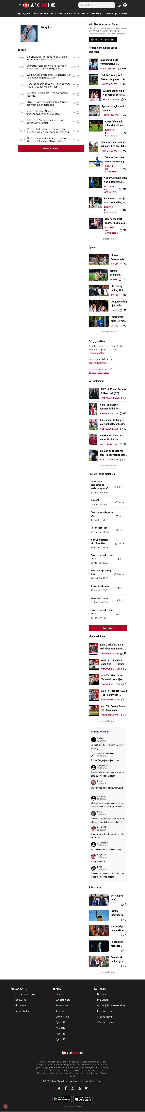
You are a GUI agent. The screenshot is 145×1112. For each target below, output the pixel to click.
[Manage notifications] (5, 1106)
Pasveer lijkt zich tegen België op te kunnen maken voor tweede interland (48, 130)
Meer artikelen (51, 148)
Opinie (114, 264)
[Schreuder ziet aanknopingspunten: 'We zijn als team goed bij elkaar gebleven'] (81, 67)
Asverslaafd (102, 842)
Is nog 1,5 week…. (99, 861)
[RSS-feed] (79, 1088)
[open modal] (125, 5)
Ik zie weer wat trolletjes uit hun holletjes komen (107, 836)
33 (74, 130)
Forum (85, 13)
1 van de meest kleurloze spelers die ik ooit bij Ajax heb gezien (107, 875)
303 (73, 67)
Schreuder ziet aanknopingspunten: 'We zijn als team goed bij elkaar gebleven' (46, 67)
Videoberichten (109, 653)
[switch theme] (119, 5)
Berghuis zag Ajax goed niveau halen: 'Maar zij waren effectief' (47, 58)
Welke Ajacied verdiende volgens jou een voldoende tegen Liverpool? (49, 76)
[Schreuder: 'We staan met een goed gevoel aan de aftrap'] (81, 121)
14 (74, 139)
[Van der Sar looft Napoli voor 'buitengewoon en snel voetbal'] (81, 112)
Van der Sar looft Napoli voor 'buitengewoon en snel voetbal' (43, 112)
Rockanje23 (102, 765)
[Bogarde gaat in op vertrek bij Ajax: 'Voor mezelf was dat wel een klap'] (81, 85)
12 (74, 58)
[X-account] (59, 1088)
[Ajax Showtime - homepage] (39, 5)
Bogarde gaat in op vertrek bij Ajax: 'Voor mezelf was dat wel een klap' (48, 85)
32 (74, 121)
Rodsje (100, 738)
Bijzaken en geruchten (111, 133)
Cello (99, 781)
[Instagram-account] (72, 1088)
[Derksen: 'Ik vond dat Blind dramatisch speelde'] (81, 94)
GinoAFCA (101, 827)
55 (74, 85)
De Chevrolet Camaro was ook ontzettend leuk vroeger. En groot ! (107, 774)
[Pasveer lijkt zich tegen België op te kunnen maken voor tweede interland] (81, 130)
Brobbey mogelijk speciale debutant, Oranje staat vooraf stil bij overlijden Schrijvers (47, 140)
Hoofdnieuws (108, 68)
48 (74, 103)
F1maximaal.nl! (97, 353)
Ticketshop (110, 13)
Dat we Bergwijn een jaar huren (105, 760)
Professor (101, 796)
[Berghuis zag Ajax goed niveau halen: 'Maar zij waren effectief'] (81, 58)
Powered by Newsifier (72, 1106)
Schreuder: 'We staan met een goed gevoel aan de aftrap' (46, 121)
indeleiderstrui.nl (98, 362)
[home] (19, 13)
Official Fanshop (67, 13)
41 (74, 76)
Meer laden (108, 628)
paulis (99, 867)
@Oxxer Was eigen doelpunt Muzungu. (107, 789)
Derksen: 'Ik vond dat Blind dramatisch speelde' (47, 94)
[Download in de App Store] (82, 1099)
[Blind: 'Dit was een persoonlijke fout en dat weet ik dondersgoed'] (81, 103)
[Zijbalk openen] (20, 5)
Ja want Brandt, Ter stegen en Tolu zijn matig (107, 747)
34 (74, 94)
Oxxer (99, 812)
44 (74, 112)
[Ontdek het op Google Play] (62, 1099)
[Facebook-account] (65, 1088)
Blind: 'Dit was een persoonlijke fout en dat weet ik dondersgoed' (47, 103)
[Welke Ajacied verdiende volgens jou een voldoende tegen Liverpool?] (81, 76)
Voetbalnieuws (110, 398)
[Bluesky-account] (86, 1088)
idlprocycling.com (99, 372)
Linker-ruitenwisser (105, 753)
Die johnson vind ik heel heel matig (106, 849)
